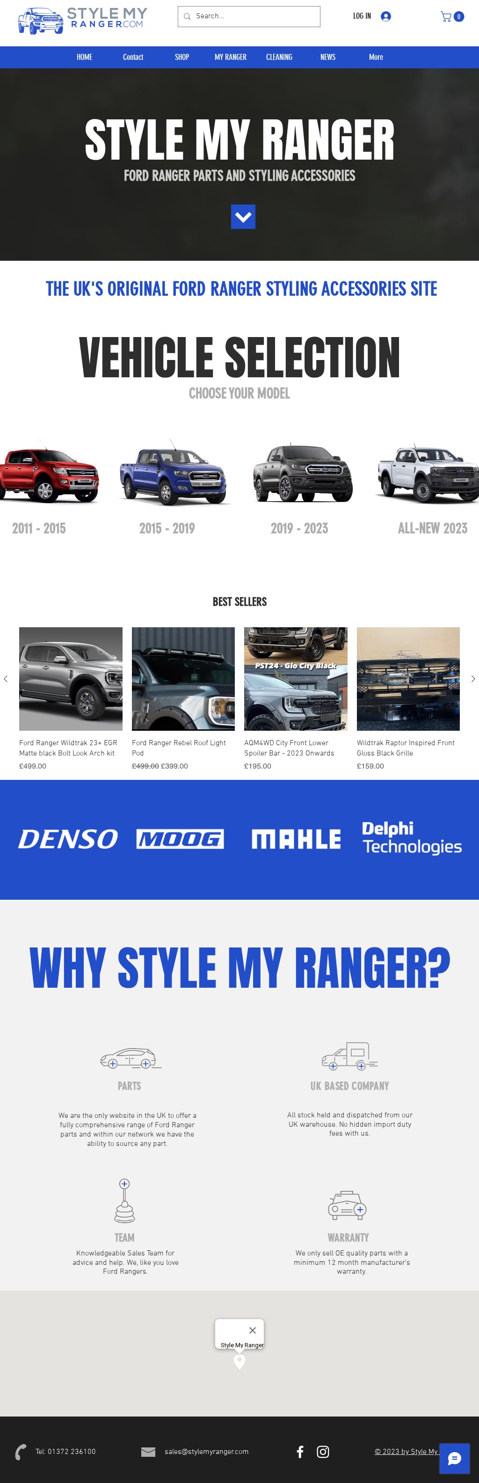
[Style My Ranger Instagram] (323, 1452)
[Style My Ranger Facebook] (300, 1452)
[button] (454, 16)
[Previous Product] (5, 678)
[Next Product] (473, 678)
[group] (239, 699)
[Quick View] (71, 679)
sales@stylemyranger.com (207, 1452)
